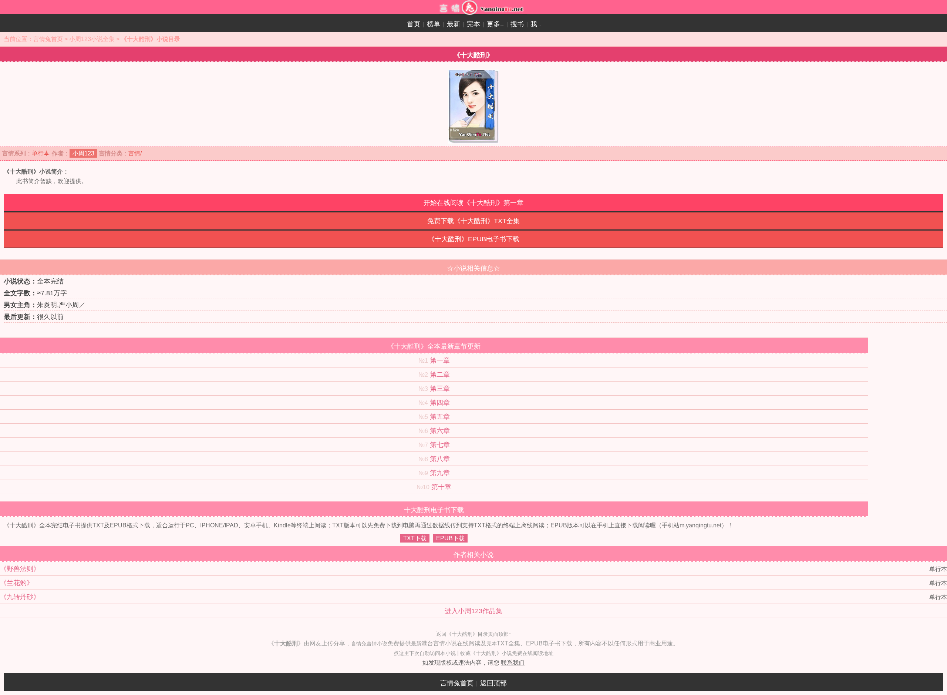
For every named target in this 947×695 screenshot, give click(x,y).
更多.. (495, 24)
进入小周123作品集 (473, 611)
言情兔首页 (48, 39)
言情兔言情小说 (369, 644)
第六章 (440, 430)
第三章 (440, 388)
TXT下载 (415, 538)
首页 (413, 24)
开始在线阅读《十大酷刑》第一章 (473, 203)
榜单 (433, 24)
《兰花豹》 (16, 583)
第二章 (440, 374)
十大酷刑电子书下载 (434, 510)
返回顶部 (493, 683)
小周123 (83, 153)
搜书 (517, 24)
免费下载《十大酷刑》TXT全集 (473, 221)
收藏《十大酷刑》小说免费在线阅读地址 (506, 653)
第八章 (440, 459)
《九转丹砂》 (20, 597)
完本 (473, 24)
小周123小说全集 (92, 39)
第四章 (440, 402)
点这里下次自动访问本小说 (425, 653)
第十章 (441, 487)
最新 (453, 24)
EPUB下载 (450, 538)
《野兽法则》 (20, 569)
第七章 (440, 445)
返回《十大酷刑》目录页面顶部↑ (473, 634)
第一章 (440, 360)
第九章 (440, 473)
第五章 (440, 416)
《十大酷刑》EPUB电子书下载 (473, 239)
